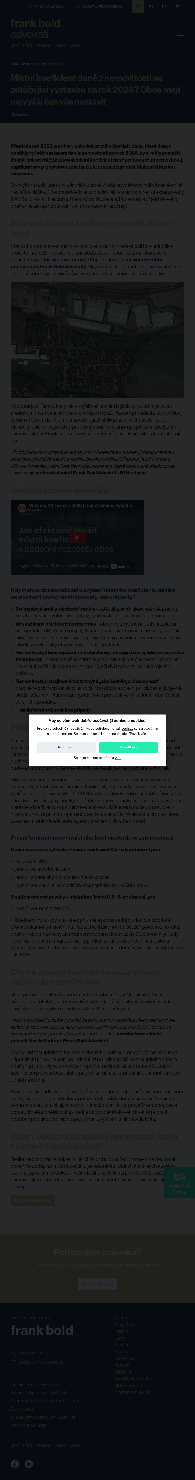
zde (118, 757)
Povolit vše (129, 747)
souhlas (127, 728)
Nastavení (66, 747)
